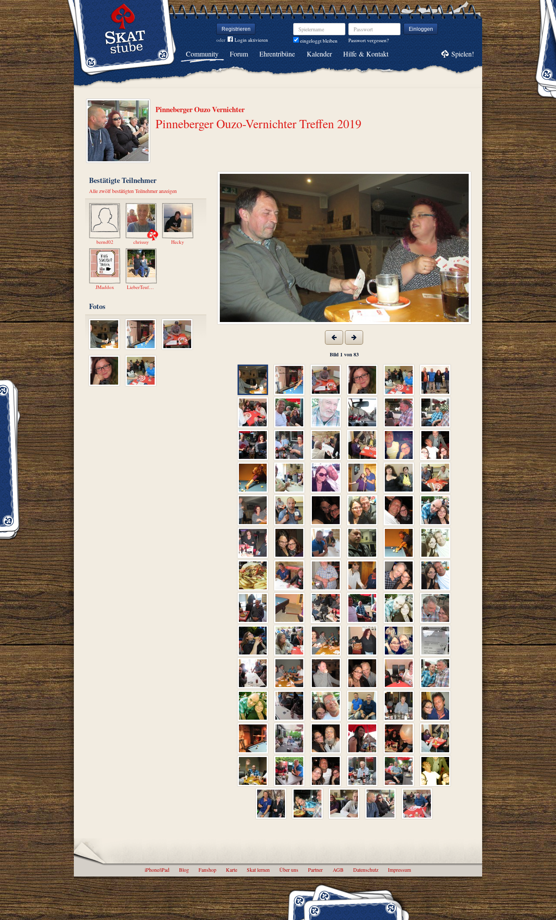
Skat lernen (258, 869)
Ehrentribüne (277, 53)
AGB (338, 869)
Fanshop (207, 869)
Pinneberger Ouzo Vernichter (200, 109)
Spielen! (462, 53)
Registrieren (236, 29)
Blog (184, 869)
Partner (315, 869)
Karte (231, 869)
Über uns (288, 869)
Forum (239, 53)
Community (202, 53)
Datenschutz (365, 869)
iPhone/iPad (157, 869)
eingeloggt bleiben (318, 40)
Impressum (399, 869)
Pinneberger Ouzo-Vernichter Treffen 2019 (258, 123)
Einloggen (421, 29)
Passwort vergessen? (368, 40)
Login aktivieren (251, 40)
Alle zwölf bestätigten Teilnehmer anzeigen (133, 190)
